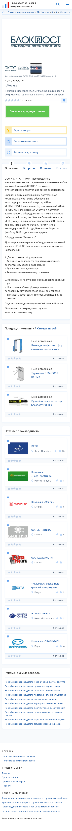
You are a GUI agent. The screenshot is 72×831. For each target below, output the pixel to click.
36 (63, 451)
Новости (6, 786)
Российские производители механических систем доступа (35, 682)
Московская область (39, 12)
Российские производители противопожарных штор (32, 686)
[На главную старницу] (3, 12)
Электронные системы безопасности (57, 12)
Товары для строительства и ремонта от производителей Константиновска (36, 798)
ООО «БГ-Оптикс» (41, 529)
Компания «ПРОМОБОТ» (45, 641)
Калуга (38, 592)
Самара (38, 562)
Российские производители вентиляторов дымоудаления (35, 708)
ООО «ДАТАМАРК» (42, 557)
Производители (10, 777)
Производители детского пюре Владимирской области (30, 806)
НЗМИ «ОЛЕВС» (40, 613)
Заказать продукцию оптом (27, 111)
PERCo (35, 446)
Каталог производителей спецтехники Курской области (31, 811)
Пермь (37, 646)
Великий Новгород (44, 618)
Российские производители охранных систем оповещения (35, 719)
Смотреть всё (47, 328)
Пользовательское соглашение (18, 756)
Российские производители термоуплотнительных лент (34, 703)
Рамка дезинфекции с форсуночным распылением (47, 347)
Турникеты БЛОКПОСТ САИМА (44, 375)
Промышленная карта (13, 781)
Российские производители (21, 12)
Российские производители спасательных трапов (31, 699)
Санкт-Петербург (43, 451)
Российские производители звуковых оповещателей (32, 690)
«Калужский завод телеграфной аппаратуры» (45, 585)
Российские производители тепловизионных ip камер (33, 724)
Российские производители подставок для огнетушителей (35, 695)
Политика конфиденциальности (18, 760)
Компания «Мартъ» (42, 502)
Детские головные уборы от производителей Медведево (32, 802)
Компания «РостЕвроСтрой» (42, 474)
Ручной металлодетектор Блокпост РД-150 (46, 403)
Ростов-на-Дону (42, 480)
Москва (45, 12)
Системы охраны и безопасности (53, 12)
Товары (6, 773)
